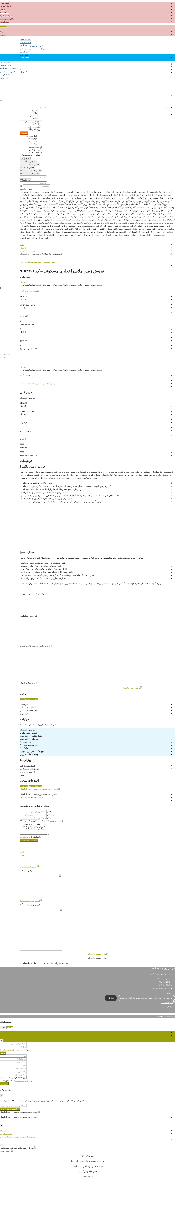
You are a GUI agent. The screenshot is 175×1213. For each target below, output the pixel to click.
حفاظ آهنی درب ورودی (46, 204)
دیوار (149, 214)
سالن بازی (163, 217)
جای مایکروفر (89, 204)
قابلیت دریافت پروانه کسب (141, 223)
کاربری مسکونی (75, 226)
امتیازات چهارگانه (144, 195)
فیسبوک (44, 262)
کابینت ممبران (59, 223)
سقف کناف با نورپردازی (44, 217)
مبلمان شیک (25, 232)
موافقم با (29, 837)
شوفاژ (108, 220)
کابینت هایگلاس (43, 223)
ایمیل (22, 262)
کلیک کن (111, 998)
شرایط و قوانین (21, 1080)
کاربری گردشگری (91, 226)
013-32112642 (164, 982)
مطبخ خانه (124, 235)
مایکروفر (48, 232)
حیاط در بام (114, 207)
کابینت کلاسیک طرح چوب (78, 223)
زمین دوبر (90, 214)
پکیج (127, 198)
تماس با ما (171, 993)
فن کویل (31, 220)
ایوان (125, 195)
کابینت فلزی (97, 223)
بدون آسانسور (66, 195)
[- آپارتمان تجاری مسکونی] (31, 155)
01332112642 (25, 39)
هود (71, 235)
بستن (3, 1027)
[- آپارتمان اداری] (31, 149)
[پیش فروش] (28, 143)
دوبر (70, 210)
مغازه (114, 235)
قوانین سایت (25, 837)
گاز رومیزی (160, 232)
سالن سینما (151, 217)
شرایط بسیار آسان (122, 220)
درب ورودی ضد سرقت (117, 210)
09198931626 (25, 42)
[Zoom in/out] (1, 354)
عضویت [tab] (3, 1035)
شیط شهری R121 (62, 220)
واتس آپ (51, 262)
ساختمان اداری (64, 214)
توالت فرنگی (156, 204)
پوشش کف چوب (41, 201)
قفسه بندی (122, 223)
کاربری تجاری (28, 223)
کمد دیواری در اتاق (82, 229)
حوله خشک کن (127, 207)
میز (108, 235)
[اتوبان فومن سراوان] (31, 121)
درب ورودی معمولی (95, 210)
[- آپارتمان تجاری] (31, 152)
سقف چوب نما (63, 217)
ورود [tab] (2, 1032)
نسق (78, 235)
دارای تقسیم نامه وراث (47, 207)
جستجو (24, 133)
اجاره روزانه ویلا (6, 16)
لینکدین (27, 262)
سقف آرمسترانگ (79, 217)
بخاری (76, 195)
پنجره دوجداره (81, 198)
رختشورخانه (112, 214)
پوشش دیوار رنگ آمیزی (160, 201)
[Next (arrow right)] (1, 357)
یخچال (34, 238)
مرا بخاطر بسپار (22, 1050)
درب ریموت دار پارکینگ (139, 210)
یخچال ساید (25, 238)
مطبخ (133, 235)
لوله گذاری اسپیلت (106, 232)
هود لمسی (63, 235)
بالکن (96, 195)
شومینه (100, 220)
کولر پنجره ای (49, 229)
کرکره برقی (48, 226)
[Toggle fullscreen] (4, 354)
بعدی (22, 855)
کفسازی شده (98, 229)
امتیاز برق (35, 192)
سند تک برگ (167, 220)
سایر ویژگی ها (26, 189)
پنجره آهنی (109, 198)
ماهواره (57, 232)
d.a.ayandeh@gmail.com (161, 988)
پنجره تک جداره (96, 198)
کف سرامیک (139, 229)
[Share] (6, 354)
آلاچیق (118, 192)
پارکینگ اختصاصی (38, 195)
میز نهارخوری (98, 235)
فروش (2, 9)
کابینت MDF (110, 223)
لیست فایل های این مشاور (31, 786)
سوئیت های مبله (139, 220)
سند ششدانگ (154, 220)
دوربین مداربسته (35, 210)
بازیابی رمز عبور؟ (7, 1050)
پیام (47, 834)
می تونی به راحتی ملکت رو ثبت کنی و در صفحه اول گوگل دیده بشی (146, 998)
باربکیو (117, 195)
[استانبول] (29, 115)
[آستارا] (29, 110)
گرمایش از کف (133, 232)
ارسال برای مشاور (29, 840)
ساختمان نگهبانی (34, 214)
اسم (49, 811)
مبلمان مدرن (159, 235)
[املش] (29, 118)
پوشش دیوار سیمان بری (117, 201)
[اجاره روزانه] (28, 136)
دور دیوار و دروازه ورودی (55, 210)
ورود (1, 32)
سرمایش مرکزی (122, 217)
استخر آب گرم (58, 192)
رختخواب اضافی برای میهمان (132, 214)
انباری (132, 195)
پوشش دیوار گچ (75, 201)
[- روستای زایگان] (31, 129)
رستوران (100, 214)
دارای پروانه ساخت (68, 207)
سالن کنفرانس (137, 217)
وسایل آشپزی (50, 235)
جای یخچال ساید (74, 204)
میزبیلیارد (86, 235)
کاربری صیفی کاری (110, 226)
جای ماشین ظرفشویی (128, 204)
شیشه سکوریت (79, 220)
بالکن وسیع (86, 195)
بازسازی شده (106, 195)
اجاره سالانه (4, 12)
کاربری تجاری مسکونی (29, 769)
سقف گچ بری (26, 217)
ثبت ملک (3, 27)
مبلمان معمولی (145, 235)
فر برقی (48, 220)
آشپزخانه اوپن (130, 192)
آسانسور (141, 192)
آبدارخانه (167, 192)
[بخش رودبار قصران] (31, 127)
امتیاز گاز (158, 195)
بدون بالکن (52, 195)
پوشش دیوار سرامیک (139, 201)
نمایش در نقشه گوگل (29, 699)
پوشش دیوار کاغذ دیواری (94, 201)
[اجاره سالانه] (28, 138)
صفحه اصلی (4, 3)
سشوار (92, 217)
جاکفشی (144, 204)
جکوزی (61, 204)
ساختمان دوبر (49, 214)
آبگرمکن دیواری (154, 192)
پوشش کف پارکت (58, 201)
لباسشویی (120, 232)
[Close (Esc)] (9, 354)
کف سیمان (111, 229)
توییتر (39, 262)
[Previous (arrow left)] (4, 357)
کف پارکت (162, 229)
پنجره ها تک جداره (46, 198)
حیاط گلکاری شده (98, 207)
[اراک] (29, 113)
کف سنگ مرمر (125, 229)
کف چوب (151, 229)
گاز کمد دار (147, 232)
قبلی (22, 852)
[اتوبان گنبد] (31, 124)
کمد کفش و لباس (64, 229)
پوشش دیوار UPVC (28, 198)
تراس (29, 201)
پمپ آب (120, 198)
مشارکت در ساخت (7, 19)
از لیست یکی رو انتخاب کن (51, 821)
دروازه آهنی (80, 210)
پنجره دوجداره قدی (64, 198)
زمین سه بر (78, 214)
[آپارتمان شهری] (31, 147)
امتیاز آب (45, 192)
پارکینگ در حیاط (139, 198)
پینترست (33, 262)
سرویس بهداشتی (105, 217)
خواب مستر (83, 207)
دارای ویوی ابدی (158, 210)
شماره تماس (52, 814)
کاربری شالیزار (142, 226)
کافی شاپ (60, 226)
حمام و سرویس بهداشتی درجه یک (150, 207)
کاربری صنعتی (127, 226)
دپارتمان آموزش (6, 6)
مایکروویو (37, 232)
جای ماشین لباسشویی (107, 204)
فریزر (40, 220)
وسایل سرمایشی (35, 235)
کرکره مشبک (35, 226)
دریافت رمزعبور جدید (10, 1109)
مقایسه (10, 1027)
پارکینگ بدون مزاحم (156, 198)
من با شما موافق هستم (17, 1080)
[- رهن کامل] (28, 141)
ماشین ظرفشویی (87, 232)
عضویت (3, 35)
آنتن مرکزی (109, 192)
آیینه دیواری (96, 192)
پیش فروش (4, 22)
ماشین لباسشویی (70, 232)
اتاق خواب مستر (82, 192)
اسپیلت (70, 192)
